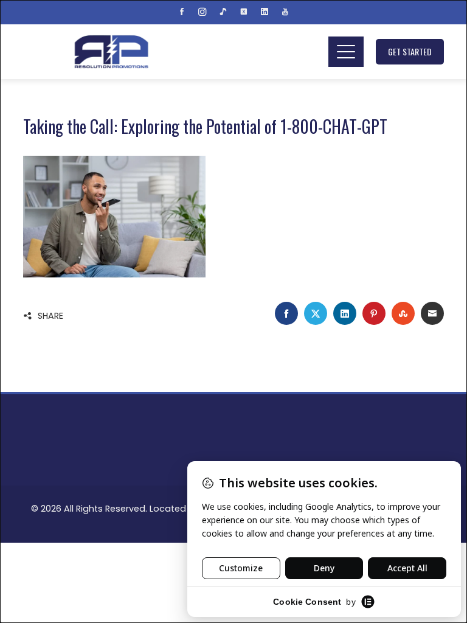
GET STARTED (410, 51)
